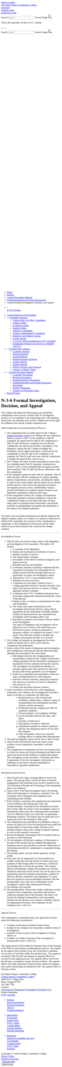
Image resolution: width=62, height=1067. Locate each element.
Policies (10, 295)
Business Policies (20, 354)
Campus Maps (13, 1025)
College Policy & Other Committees (29, 320)
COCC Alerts (13, 1023)
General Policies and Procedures (21, 315)
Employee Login (8, 13)
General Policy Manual (19, 349)
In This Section (14, 310)
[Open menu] (5, 28)
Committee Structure (18, 317)
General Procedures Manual (19, 297)
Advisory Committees (23, 330)
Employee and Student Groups (27, 336)
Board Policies (13, 393)
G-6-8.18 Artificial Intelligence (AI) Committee (34, 341)
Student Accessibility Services (20, 1038)
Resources (11, 1035)
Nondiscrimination (15, 1010)
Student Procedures (21, 388)
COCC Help (12, 1046)
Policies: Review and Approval (27, 367)
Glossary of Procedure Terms (26, 390)
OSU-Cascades (8, 995)
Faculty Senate (19, 338)
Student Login (7, 10)
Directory (5, 7)
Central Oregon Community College (17, 976)
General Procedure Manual (21, 372)
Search (4, 17)
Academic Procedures (23, 375)
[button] (7, 317)
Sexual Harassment (15, 1005)
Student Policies (20, 364)
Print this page (8, 1061)
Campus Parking (14, 1028)
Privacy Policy (7, 1056)
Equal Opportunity (15, 1002)
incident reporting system (18, 435)
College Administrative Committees (29, 333)
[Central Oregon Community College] (19, 5)
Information (12, 1015)
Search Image (41, 17)
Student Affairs (19, 328)
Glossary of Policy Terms (24, 369)
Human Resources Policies (25, 359)
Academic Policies (21, 351)
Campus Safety (14, 1043)
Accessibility (13, 1041)
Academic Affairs (21, 325)
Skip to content (8, 2)
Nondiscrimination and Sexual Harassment (26, 300)
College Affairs (20, 323)
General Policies (20, 356)
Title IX (10, 1007)
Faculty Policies (20, 362)
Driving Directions (15, 1031)
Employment (13, 1020)
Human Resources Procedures (26, 380)
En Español (12, 1018)
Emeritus (11, 1048)
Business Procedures (22, 377)
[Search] (2, 28)
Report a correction (10, 1059)
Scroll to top (7, 1064)
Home (10, 292)
